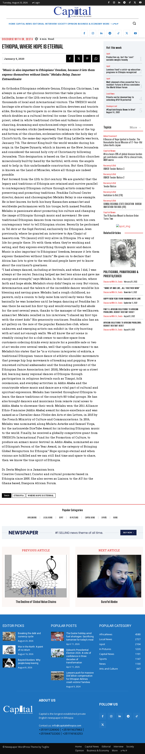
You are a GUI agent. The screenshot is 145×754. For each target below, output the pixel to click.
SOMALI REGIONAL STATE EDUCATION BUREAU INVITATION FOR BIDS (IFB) (122, 205)
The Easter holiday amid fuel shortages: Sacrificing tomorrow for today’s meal (80, 636)
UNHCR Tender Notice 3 (113, 168)
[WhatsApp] (96, 58)
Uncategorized (111, 106)
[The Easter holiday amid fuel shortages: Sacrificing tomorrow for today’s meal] (57, 636)
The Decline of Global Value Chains (36, 602)
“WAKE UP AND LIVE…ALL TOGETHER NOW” (121, 288)
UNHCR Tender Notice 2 (113, 177)
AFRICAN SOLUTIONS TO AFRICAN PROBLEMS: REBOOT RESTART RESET (122, 324)
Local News (110, 94)
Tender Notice (109, 186)
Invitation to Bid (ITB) (113, 195)
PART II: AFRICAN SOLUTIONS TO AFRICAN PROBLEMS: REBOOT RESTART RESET (120, 311)
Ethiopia (19, 495)
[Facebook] (108, 3)
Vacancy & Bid (109, 165)
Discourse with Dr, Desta (17, 39)
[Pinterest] (87, 58)
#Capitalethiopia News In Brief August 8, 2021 (120, 111)
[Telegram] (124, 3)
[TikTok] (130, 3)
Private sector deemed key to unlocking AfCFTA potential (120, 98)
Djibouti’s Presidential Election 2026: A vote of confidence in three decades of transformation (78, 656)
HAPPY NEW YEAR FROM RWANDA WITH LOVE (122, 298)
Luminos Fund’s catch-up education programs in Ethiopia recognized (123, 71)
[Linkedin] (119, 3)
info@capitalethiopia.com (66, 725)
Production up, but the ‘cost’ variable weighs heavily (120, 58)
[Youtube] (140, 3)
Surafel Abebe (109, 602)
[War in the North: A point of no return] (9, 649)
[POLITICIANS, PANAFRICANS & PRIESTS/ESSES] (123, 253)
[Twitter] (135, 3)
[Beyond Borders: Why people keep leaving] (9, 663)
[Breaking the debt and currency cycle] (9, 636)
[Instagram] (114, 3)
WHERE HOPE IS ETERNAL (41, 495)
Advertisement (110, 136)
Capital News (109, 151)
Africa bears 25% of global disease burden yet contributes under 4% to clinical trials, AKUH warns (123, 157)
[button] (134, 23)
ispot (108, 54)
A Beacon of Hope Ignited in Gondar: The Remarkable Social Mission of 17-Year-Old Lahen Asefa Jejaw (122, 142)
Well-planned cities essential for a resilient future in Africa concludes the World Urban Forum (123, 85)
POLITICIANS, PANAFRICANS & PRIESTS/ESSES (121, 274)
